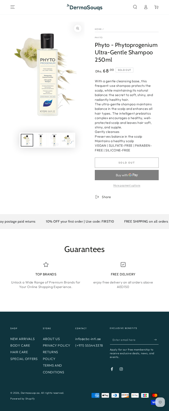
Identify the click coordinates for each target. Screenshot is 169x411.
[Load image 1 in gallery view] (27, 140)
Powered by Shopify (22, 398)
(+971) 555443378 (89, 345)
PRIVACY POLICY (56, 345)
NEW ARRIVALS (22, 339)
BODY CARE (20, 345)
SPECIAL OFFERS (24, 359)
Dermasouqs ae (30, 392)
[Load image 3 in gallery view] (54, 140)
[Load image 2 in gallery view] (40, 140)
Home (98, 29)
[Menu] (12, 7)
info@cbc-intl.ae (88, 339)
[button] (135, 7)
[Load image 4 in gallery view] (68, 140)
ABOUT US (51, 339)
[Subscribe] (156, 339)
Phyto (99, 37)
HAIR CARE (19, 352)
